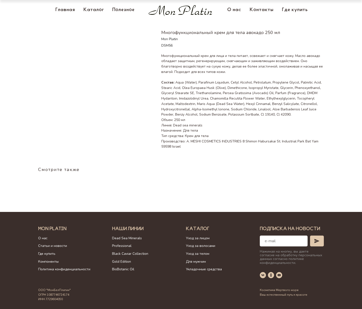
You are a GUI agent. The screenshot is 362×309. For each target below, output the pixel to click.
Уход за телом (197, 253)
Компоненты (48, 261)
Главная (65, 10)
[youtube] (279, 275)
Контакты (262, 10)
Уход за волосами (200, 245)
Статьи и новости (52, 245)
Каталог (93, 10)
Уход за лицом (198, 238)
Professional (122, 245)
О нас (234, 10)
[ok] (271, 275)
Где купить (295, 10)
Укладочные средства (204, 269)
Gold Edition (121, 261)
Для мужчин (196, 261)
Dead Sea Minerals (127, 238)
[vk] (263, 275)
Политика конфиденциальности (64, 269)
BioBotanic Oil (123, 269)
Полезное (123, 10)
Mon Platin (52, 229)
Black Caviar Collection (130, 253)
